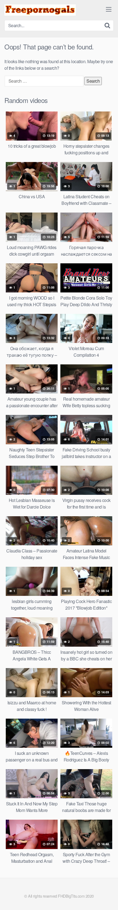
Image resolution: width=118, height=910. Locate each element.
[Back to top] (108, 898)
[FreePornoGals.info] (40, 10)
